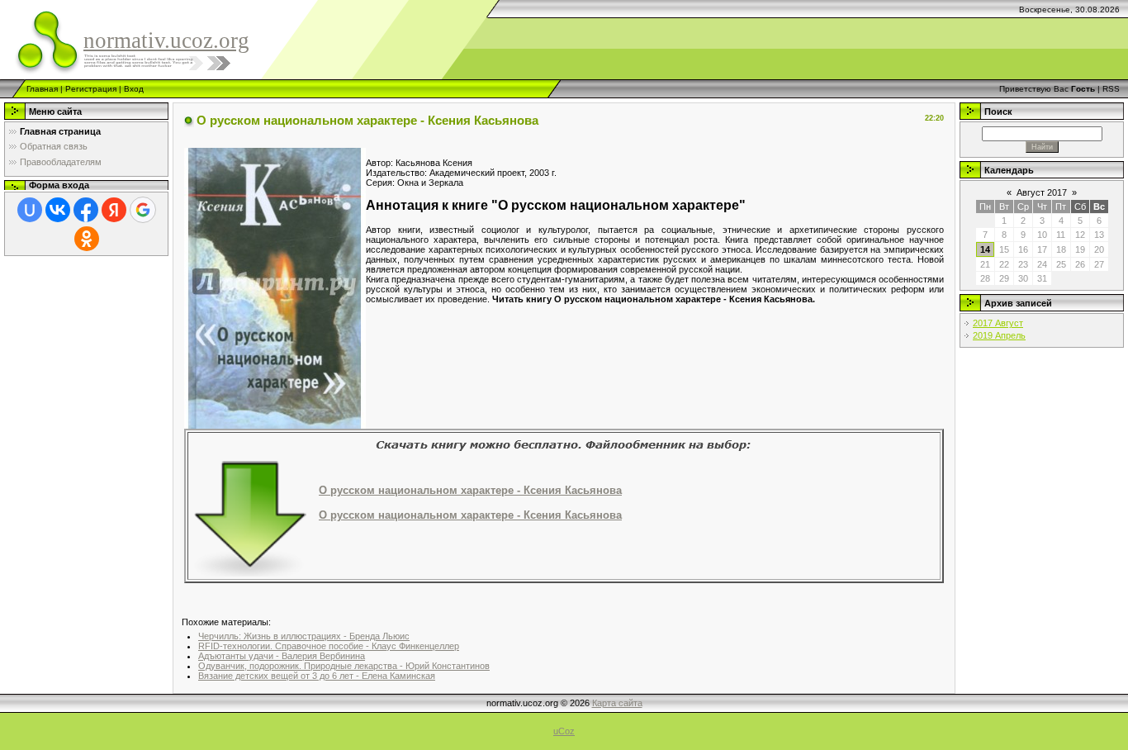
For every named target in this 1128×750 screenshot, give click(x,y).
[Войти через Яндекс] (114, 209)
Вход (134, 88)
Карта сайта (617, 703)
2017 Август (998, 323)
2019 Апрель (999, 335)
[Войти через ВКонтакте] (57, 209)
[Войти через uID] (29, 209)
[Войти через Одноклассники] (86, 238)
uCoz (564, 731)
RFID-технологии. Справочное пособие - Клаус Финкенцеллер (328, 646)
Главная (42, 88)
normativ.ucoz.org (166, 40)
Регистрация (90, 88)
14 (985, 249)
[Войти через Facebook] (85, 209)
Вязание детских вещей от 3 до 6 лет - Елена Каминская (316, 676)
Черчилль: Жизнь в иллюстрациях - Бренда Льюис (304, 636)
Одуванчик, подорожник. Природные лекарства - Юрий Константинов (344, 666)
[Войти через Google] (143, 210)
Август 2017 (1042, 192)
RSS (1111, 88)
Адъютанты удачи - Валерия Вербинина (281, 656)
